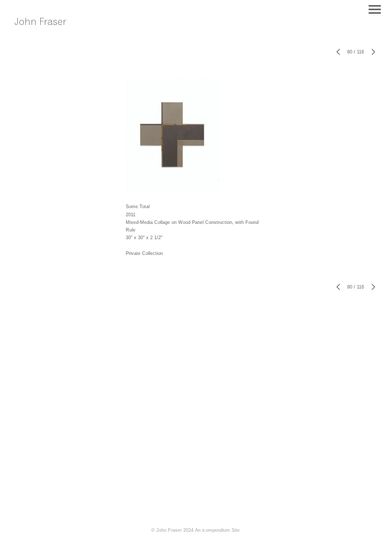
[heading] (47, 33)
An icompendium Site (217, 530)
